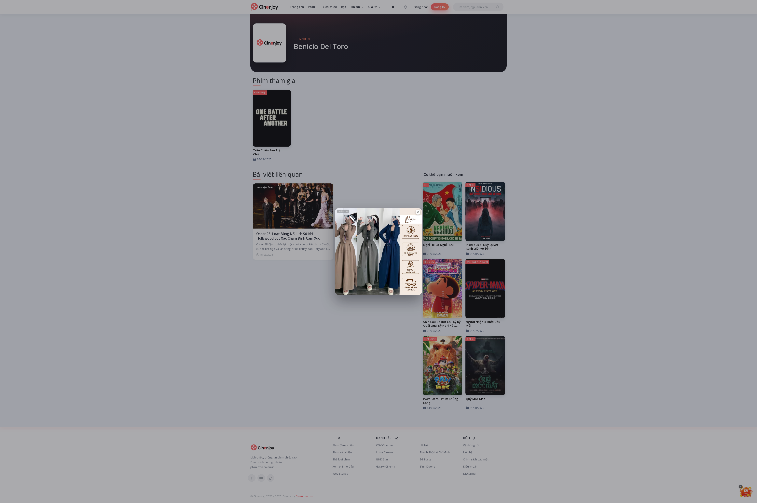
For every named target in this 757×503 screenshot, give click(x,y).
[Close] (418, 212)
